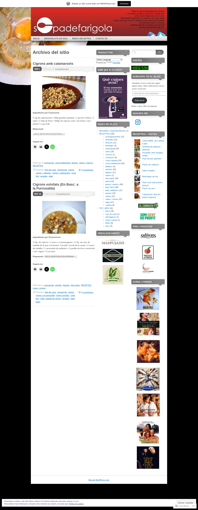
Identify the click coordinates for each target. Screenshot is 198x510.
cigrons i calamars (43, 173)
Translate (116, 63)
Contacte (102, 38)
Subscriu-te (139, 100)
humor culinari (111, 220)
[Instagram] (137, 122)
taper (51, 176)
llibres (107, 223)
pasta (107, 181)
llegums (75, 163)
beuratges (109, 145)
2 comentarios (87, 170)
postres (108, 193)
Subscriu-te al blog (147, 76)
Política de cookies (76, 504)
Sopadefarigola (62, 69)
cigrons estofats (62, 295)
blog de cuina (50, 170)
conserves (109, 157)
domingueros (110, 217)
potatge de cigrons (53, 299)
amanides (109, 140)
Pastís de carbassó (150, 165)
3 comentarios (87, 292)
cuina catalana (111, 160)
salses (108, 196)
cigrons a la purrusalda (45, 295)
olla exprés (75, 285)
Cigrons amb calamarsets (53, 63)
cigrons (71, 170)
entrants (58, 285)
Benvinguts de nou (56, 38)
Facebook (151, 35)
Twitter (161, 35)
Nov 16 (37, 194)
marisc (108, 175)
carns (107, 151)
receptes (44, 176)
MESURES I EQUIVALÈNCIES (112, 131)
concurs (108, 154)
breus (107, 211)
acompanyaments (112, 137)
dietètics (108, 166)
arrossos (109, 143)
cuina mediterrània (62, 163)
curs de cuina (111, 214)
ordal (42, 299)
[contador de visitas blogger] (140, 69)
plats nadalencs (112, 190)
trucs (107, 226)
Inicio (36, 38)
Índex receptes (81, 38)
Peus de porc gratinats (151, 159)
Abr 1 (37, 69)
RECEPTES (38, 166)
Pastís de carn (148, 188)
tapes (38, 302)
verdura (108, 205)
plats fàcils (110, 187)
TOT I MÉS (104, 208)
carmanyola (49, 163)
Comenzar (124, 3)
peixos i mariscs (86, 163)
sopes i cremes (39, 288)
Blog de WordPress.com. (99, 480)
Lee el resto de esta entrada (49, 134)
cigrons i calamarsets (61, 173)
